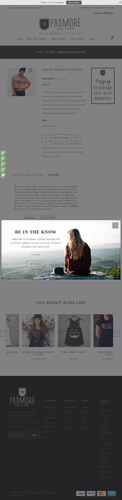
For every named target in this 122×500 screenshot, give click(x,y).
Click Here (73, 2)
